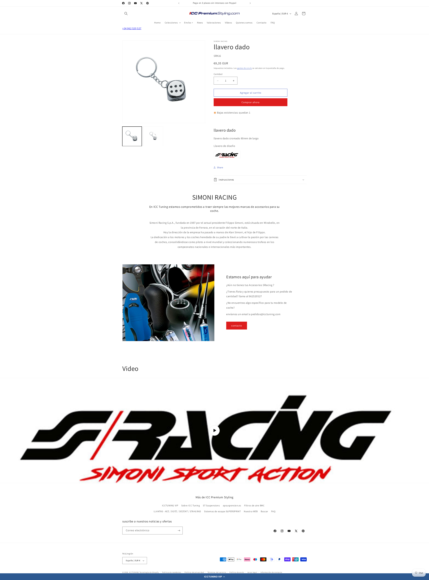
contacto (236, 325)
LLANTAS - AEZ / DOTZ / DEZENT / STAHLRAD (177, 511)
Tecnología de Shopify (149, 572)
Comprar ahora (250, 102)
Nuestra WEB (251, 511)
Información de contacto (271, 572)
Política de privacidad (194, 572)
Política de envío (236, 572)
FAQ (273, 511)
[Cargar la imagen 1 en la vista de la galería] (132, 136)
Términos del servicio (216, 572)
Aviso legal (252, 572)
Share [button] (220, 167)
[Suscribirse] (178, 530)
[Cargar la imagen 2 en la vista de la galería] (153, 136)
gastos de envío (244, 68)
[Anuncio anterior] (178, 3)
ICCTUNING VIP (170, 505)
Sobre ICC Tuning (190, 505)
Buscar (264, 511)
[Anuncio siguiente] (250, 3)
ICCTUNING (134, 572)
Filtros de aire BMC (254, 505)
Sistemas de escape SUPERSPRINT (222, 511)
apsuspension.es (232, 505)
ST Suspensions (211, 505)
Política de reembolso (171, 572)
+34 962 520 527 (131, 28)
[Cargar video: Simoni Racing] (214, 430)
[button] (214, 576)
